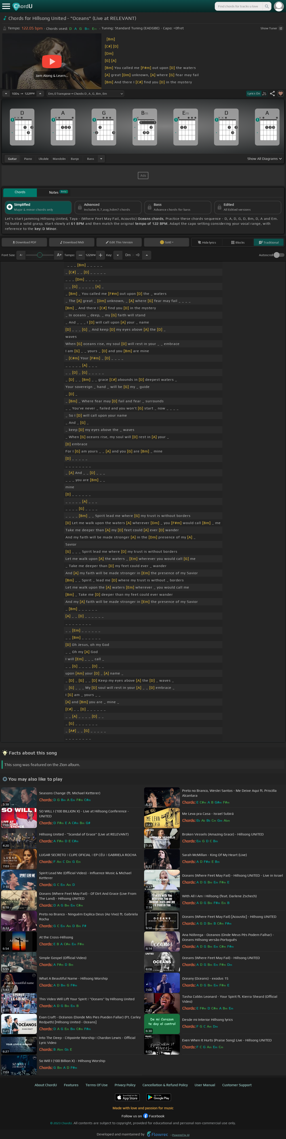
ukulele (43, 159)
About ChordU (46, 1085)
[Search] (267, 6)
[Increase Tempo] (40, 93)
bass (90, 159)
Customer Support (237, 1085)
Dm (132, 254)
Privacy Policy (125, 1085)
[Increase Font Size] (58, 255)
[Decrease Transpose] (117, 255)
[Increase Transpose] (146, 255)
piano (28, 159)
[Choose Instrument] (101, 158)
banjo (75, 159)
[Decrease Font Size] (20, 255)
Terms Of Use (97, 1085)
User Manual (205, 1085)
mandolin (59, 159)
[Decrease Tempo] (6, 93)
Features (71, 1085)
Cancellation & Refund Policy (165, 1085)
